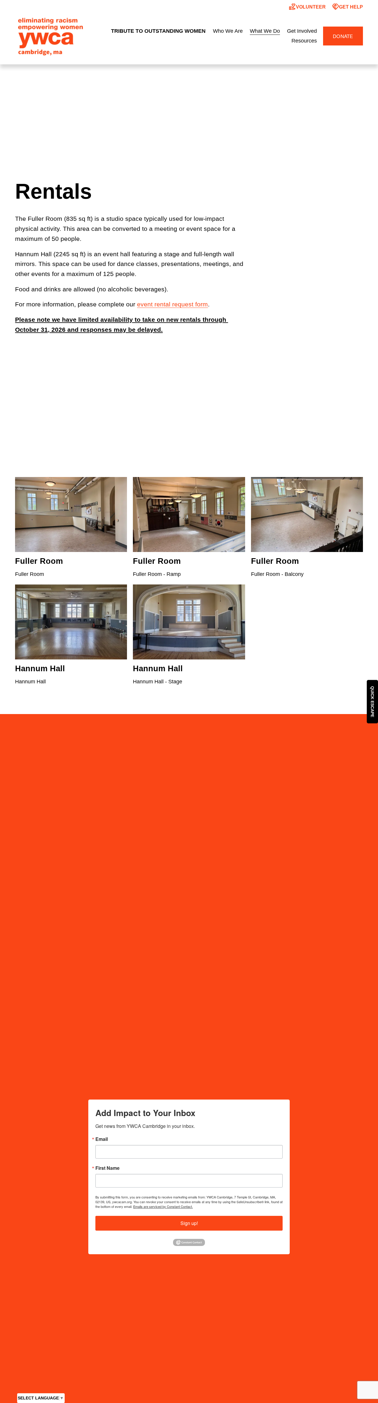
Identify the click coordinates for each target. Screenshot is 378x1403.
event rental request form (172, 304)
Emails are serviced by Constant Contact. (163, 1206)
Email (101, 1139)
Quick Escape (372, 701)
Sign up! (189, 1223)
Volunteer (307, 7)
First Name (107, 1168)
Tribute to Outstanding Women (158, 31)
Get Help (347, 7)
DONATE (343, 36)
